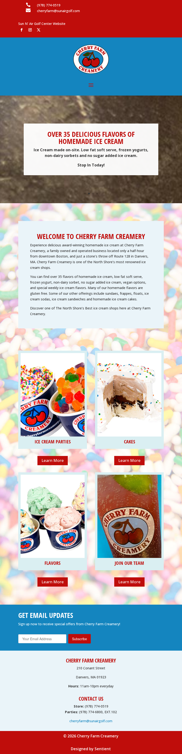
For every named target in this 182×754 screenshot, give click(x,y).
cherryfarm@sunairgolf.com (90, 721)
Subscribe (79, 638)
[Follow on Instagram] (30, 30)
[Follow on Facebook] (21, 30)
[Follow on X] (38, 30)
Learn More (52, 460)
